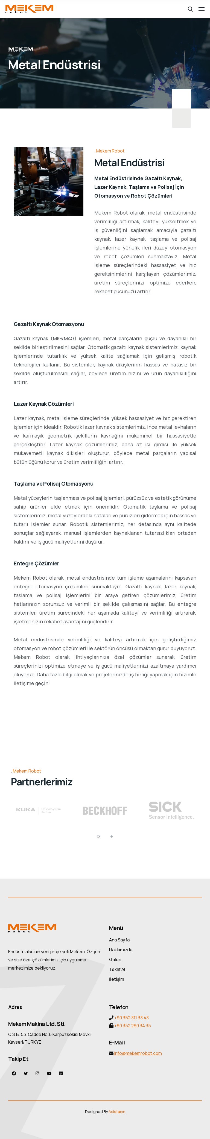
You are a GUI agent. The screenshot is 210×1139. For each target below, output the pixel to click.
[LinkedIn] (61, 1073)
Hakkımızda (120, 950)
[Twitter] (26, 1073)
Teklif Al (117, 969)
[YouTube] (49, 1073)
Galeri (115, 959)
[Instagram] (37, 1073)
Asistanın (117, 1111)
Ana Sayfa (119, 940)
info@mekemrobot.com (137, 1053)
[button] (98, 836)
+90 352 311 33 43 (131, 1018)
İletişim (116, 979)
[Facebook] (14, 1073)
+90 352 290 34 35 (132, 1026)
